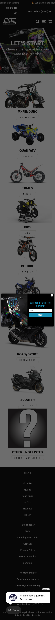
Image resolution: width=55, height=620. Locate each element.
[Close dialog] (52, 295)
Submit (40, 315)
